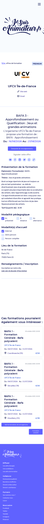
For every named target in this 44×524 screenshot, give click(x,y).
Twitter (5, 511)
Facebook (6, 508)
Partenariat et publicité (10, 479)
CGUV (5, 501)
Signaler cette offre (22, 154)
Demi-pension (10, 235)
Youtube (5, 514)
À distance (23, 219)
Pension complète (12, 238)
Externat (8, 231)
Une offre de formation (10, 471)
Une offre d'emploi (9, 466)
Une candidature (8, 469)
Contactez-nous (8, 498)
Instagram (6, 517)
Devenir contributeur (9, 487)
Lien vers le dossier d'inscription (14, 271)
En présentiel (9, 219)
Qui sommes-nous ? (9, 495)
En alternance (37, 219)
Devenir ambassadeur (10, 485)
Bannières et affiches (9, 482)
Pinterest (6, 519)
